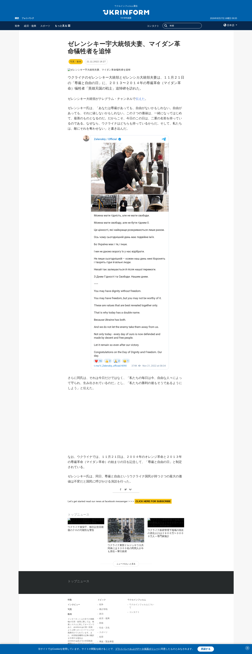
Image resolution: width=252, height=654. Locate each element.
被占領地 (103, 609)
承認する (206, 648)
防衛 (101, 623)
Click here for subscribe (153, 501)
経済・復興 (30, 25)
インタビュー (74, 604)
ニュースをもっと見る (126, 564)
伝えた (140, 98)
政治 (101, 614)
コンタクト (153, 25)
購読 (17, 18)
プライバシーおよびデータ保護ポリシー (136, 648)
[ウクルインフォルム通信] (126, 12)
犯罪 (101, 637)
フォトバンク (28, 18)
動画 (70, 614)
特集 (70, 600)
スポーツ (45, 25)
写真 (70, 609)
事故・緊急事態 (106, 641)
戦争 (17, 25)
